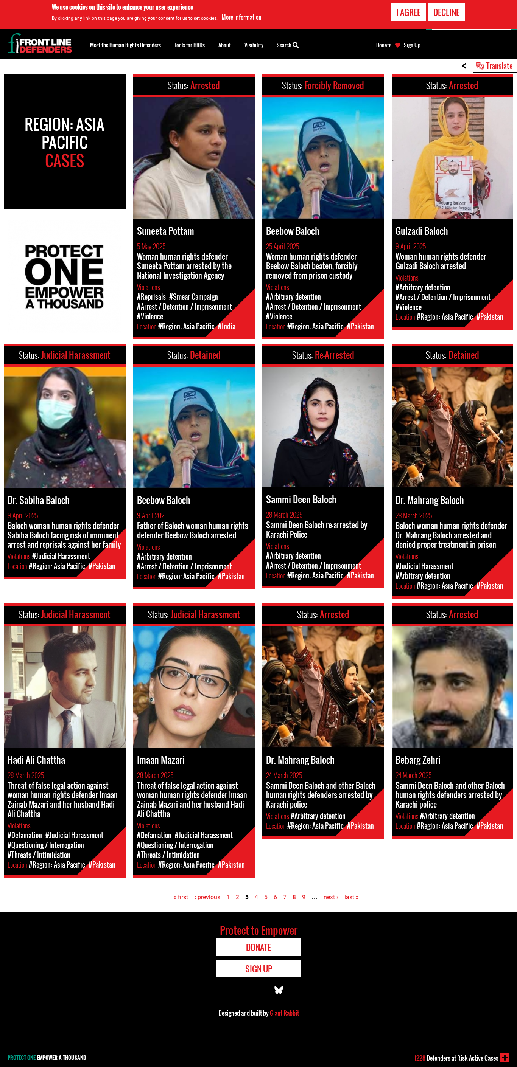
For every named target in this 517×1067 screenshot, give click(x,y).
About (224, 45)
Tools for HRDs (189, 45)
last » (351, 897)
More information (241, 17)
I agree (408, 12)
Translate (499, 65)
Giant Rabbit (284, 1012)
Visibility (253, 45)
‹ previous (207, 897)
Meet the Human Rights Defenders (125, 45)
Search (285, 45)
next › (331, 897)
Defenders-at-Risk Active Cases (456, 1057)
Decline (446, 12)
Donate (383, 45)
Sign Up (412, 45)
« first (180, 897)
